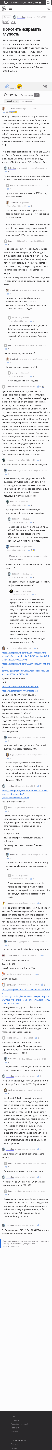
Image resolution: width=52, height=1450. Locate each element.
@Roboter (22, 470)
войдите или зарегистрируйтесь (19, 1245)
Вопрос (7, 17)
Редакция (15, 1428)
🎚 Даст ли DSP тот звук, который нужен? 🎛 (22, 2)
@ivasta (24, 290)
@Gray (21, 737)
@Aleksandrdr (27, 574)
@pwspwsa (23, 942)
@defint (22, 1059)
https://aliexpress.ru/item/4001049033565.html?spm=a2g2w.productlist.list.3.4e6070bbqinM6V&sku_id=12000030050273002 (25, 656)
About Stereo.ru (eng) (19, 1424)
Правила (14, 1444)
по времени (27, 101)
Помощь (14, 1448)
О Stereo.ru (15, 1420)
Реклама (14, 1431)
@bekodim (22, 185)
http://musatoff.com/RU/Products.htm (20, 686)
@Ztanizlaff (23, 168)
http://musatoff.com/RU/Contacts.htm (20, 690)
